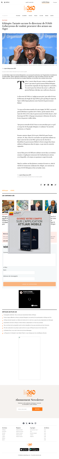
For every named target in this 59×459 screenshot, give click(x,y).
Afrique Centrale (19, 433)
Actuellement (5, 15)
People (35, 15)
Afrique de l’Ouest (19, 431)
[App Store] (24, 449)
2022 (45, 429)
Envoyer (37, 409)
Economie (24, 15)
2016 (45, 439)
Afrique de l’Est (19, 434)
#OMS (12, 190)
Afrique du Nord (19, 429)
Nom (4, 270)
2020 (45, 433)
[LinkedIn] (32, 423)
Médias (46, 15)
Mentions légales (33, 433)
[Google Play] (34, 449)
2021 (45, 431)
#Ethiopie (5, 190)
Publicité (32, 436)
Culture (41, 15)
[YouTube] (29, 423)
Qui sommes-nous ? (34, 429)
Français (55, 2)
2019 (45, 434)
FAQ (31, 431)
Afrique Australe (19, 436)
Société (30, 15)
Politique (18, 15)
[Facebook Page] (23, 423)
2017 (45, 438)
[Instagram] (35, 423)
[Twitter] (26, 423)
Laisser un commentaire (29, 284)
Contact (31, 434)
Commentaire (7, 252)
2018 (45, 436)
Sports (51, 15)
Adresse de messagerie (10, 276)
